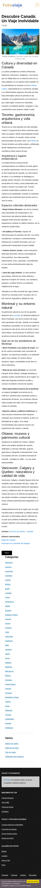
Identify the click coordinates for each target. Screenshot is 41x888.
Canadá (17, 315)
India (7, 632)
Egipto (7, 606)
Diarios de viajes (11, 744)
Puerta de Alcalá (7, 807)
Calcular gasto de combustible (12, 825)
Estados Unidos (11, 615)
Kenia (7, 658)
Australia (8, 576)
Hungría (8, 628)
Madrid (4, 851)
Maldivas (8, 667)
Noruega (8, 680)
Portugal (8, 693)
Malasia (8, 663)
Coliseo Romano (8, 798)
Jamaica (8, 650)
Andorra (8, 567)
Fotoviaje (7, 780)
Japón (7, 654)
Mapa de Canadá (8, 540)
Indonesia (9, 637)
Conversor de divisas (9, 829)
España (8, 611)
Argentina (9, 571)
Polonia (8, 689)
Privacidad (32, 875)
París (3, 865)
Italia (7, 645)
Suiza (7, 706)
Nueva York (6, 860)
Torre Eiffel (5, 802)
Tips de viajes (10, 752)
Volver (7, 553)
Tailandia (8, 710)
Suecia (8, 702)
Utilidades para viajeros (14, 757)
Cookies (23, 875)
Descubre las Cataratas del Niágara (16, 543)
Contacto (14, 875)
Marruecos (9, 671)
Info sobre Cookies (25, 885)
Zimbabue (9, 728)
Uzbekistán (9, 719)
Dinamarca (9, 602)
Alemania (9, 563)
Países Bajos (10, 684)
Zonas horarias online (9, 834)
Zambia (8, 723)
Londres (4, 856)
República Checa (12, 697)
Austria (8, 580)
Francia (8, 619)
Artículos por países (17, 532)
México (8, 676)
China (7, 597)
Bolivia (7, 584)
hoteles (33, 141)
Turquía (8, 715)
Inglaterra (9, 641)
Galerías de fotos (12, 748)
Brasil (7, 589)
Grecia (7, 623)
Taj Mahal (5, 811)
